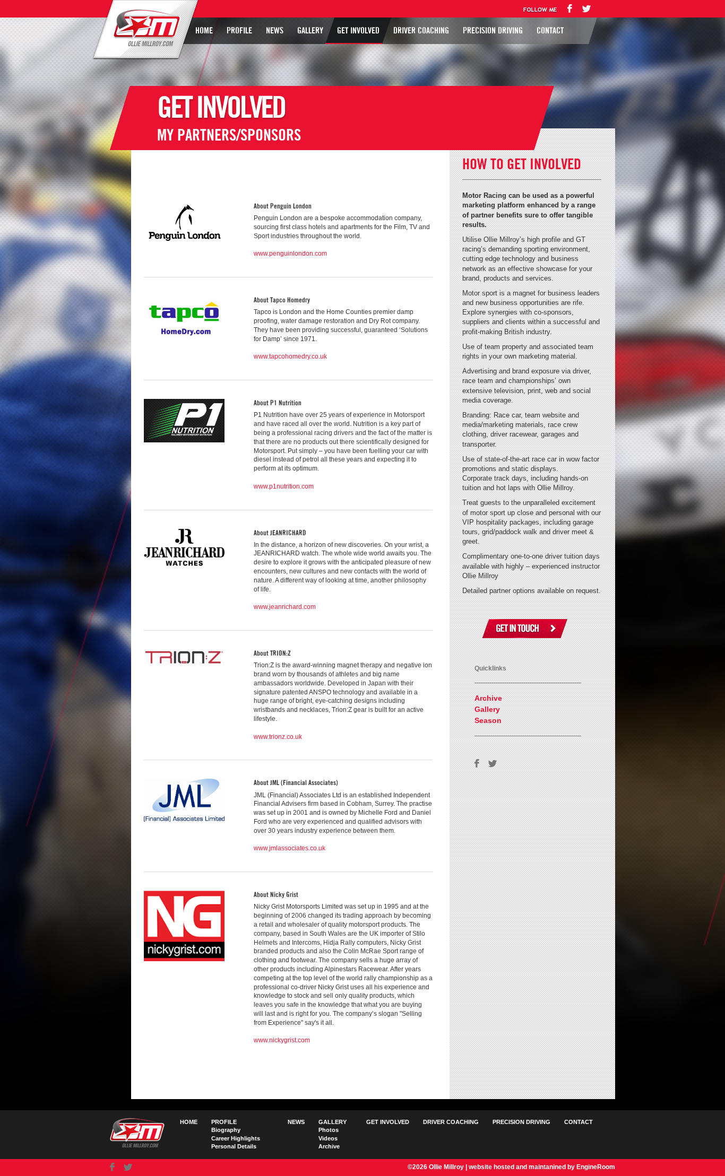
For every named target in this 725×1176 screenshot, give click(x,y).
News (274, 31)
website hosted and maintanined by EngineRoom (542, 1167)
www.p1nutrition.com (284, 486)
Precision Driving (493, 31)
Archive (488, 698)
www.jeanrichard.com (285, 607)
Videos (328, 1138)
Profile (239, 31)
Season (488, 720)
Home (204, 31)
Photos (328, 1130)
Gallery (310, 31)
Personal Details (233, 1146)
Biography (225, 1130)
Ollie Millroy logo (144, 28)
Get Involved (358, 31)
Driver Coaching (421, 31)
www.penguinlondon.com (290, 253)
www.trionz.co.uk (278, 737)
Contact (550, 31)
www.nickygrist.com (282, 1040)
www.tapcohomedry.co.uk (290, 356)
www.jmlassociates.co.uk (289, 848)
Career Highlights (235, 1138)
